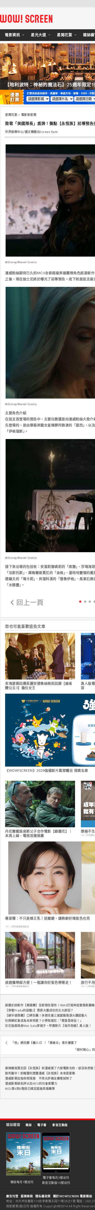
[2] (90, 601)
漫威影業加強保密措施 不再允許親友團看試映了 (38, 1078)
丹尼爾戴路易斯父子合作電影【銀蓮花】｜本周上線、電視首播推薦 (38, 833)
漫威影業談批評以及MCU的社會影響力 (31, 1083)
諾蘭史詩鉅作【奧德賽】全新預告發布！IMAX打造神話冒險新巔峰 (50, 1005)
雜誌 (29, 1125)
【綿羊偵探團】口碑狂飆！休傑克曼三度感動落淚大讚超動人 (46, 1015)
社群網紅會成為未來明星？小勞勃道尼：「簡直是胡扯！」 (44, 1021)
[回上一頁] (27, 603)
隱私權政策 (43, 1196)
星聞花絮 (64, 34)
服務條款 (27, 1196)
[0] (80, 601)
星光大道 (38, 34)
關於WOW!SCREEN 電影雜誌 (72, 1196)
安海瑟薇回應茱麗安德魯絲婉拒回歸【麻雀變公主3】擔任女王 (38, 685)
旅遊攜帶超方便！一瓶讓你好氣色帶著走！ (38, 982)
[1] (85, 601)
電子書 (42, 1125)
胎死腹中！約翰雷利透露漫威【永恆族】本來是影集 (40, 1073)
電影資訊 (12, 34)
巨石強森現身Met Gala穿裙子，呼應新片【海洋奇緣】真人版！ (48, 1026)
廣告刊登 (12, 1196)
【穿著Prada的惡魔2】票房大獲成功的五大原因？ (39, 1010)
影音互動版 (60, 1125)
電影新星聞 (29, 115)
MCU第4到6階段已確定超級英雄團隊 (30, 1089)
